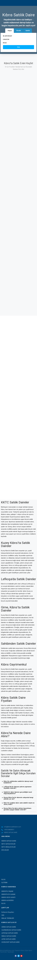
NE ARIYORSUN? (7, 36)
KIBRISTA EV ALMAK (8, 894)
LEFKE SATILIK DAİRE (8, 939)
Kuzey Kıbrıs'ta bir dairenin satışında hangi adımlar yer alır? (18, 798)
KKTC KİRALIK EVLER (8, 847)
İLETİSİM (4, 882)
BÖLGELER (5, 850)
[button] (18, 782)
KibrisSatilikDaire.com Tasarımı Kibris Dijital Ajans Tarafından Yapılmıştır (16, 951)
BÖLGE (5, 43)
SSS (2, 915)
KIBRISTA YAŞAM (7, 891)
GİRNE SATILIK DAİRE (8, 927)
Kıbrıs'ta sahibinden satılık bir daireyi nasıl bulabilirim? (18, 782)
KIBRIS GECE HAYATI (8, 897)
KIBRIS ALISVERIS (7, 900)
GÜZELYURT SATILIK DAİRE (10, 942)
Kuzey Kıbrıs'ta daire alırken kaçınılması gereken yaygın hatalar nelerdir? (17, 809)
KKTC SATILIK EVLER (8, 844)
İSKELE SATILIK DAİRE (8, 936)
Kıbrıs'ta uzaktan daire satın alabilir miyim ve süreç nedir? (19, 803)
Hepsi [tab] (10, 30)
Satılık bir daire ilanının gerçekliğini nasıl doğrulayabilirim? (18, 792)
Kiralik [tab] (18, 30)
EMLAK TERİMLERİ (7, 918)
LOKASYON (6, 39)
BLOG (3, 879)
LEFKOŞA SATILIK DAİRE (9, 933)
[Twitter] (18, 956)
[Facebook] (16, 956)
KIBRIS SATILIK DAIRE (8, 841)
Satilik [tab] (28, 30)
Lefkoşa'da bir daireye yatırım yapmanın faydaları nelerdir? (17, 787)
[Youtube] (21, 956)
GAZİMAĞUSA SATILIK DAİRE (11, 930)
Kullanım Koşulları (7, 912)
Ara (18, 47)
